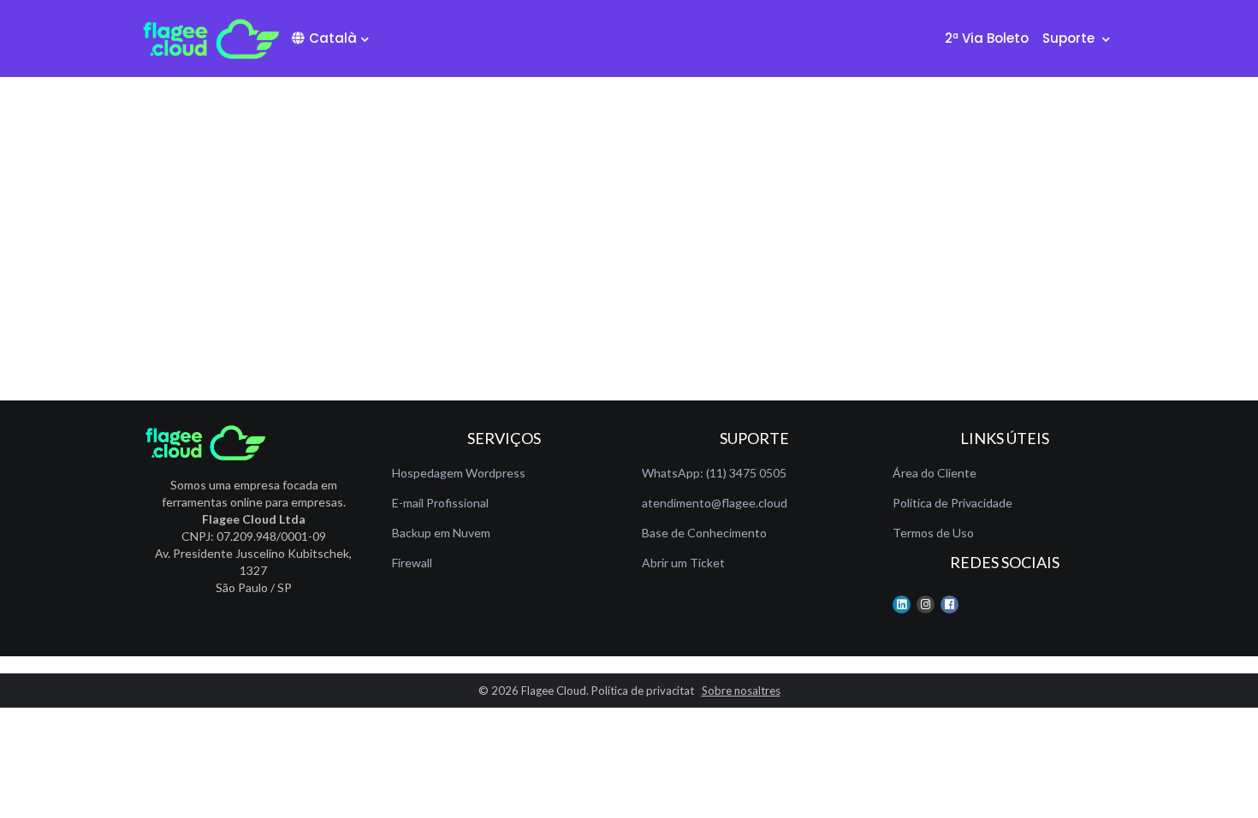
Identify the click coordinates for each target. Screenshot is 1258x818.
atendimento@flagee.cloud (714, 502)
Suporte (1070, 38)
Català (333, 38)
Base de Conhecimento (704, 532)
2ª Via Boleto (987, 38)
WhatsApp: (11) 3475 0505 (714, 472)
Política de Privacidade (952, 502)
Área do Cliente (934, 472)
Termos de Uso (933, 532)
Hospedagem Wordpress (458, 472)
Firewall (412, 562)
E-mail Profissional (440, 502)
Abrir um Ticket (683, 562)
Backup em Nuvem (441, 532)
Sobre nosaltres (741, 690)
